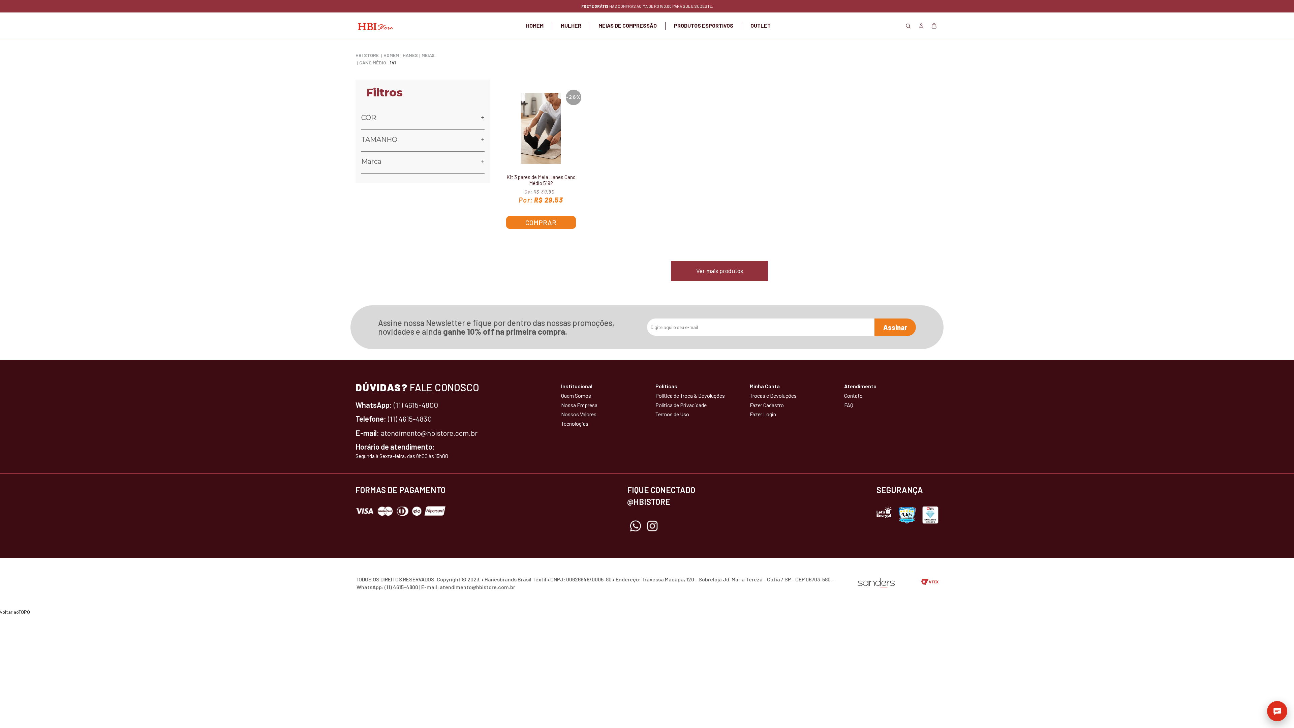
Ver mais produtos (719, 270)
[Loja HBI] (374, 25)
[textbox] (647, 47)
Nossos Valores (578, 414)
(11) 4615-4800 (416, 404)
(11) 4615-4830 (410, 418)
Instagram (652, 526)
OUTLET (760, 25)
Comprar (540, 222)
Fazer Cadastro (767, 405)
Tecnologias (574, 423)
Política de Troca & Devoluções (690, 395)
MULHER (571, 25)
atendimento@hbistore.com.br (429, 432)
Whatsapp (635, 526)
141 (393, 62)
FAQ (848, 405)
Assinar (895, 327)
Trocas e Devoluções (773, 395)
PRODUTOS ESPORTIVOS (703, 25)
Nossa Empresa (579, 405)
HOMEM (535, 25)
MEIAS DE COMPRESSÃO (627, 25)
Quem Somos (576, 395)
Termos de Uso (672, 414)
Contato (853, 395)
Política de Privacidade (681, 405)
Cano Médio (372, 62)
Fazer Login (763, 414)
